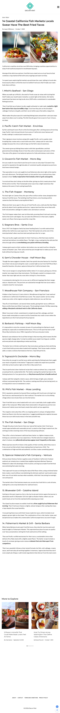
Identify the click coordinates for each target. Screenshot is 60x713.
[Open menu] (58, 7)
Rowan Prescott (39, 640)
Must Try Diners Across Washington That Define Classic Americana (43, 634)
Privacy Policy (43, 697)
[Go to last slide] (4, 623)
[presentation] (15, 615)
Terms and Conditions (31, 697)
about (14, 697)
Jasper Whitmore (9, 29)
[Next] (56, 623)
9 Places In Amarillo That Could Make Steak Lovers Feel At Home (15, 634)
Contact (20, 697)
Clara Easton (9, 640)
